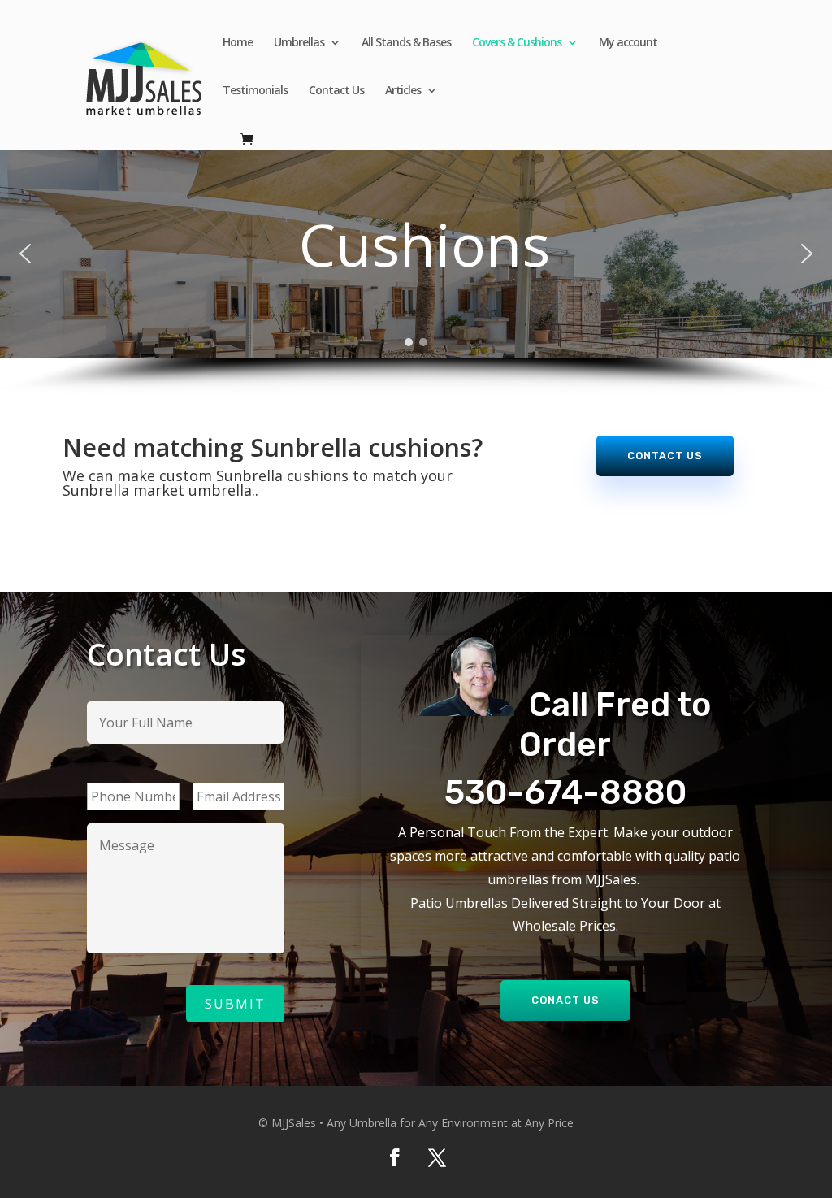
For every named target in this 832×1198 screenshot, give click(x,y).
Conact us (565, 1000)
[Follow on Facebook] (395, 1157)
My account (628, 43)
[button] (25, 254)
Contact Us (336, 91)
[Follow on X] (437, 1157)
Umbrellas (299, 43)
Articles (403, 91)
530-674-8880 (565, 792)
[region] (416, 272)
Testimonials (255, 91)
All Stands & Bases (406, 43)
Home (238, 43)
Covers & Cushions (516, 43)
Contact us (665, 455)
